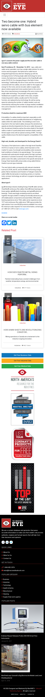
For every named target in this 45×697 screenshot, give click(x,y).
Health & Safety (8, 588)
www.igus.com (24, 209)
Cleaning (6, 594)
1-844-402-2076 (9, 567)
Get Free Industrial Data (22, 361)
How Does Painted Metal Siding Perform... (22, 273)
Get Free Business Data (22, 355)
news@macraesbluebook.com (13, 570)
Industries (17, 34)
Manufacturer (7, 591)
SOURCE (4, 213)
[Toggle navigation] (5, 15)
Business (6, 579)
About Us (6, 552)
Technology (7, 585)
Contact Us (7, 558)
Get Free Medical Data (22, 366)
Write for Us (7, 555)
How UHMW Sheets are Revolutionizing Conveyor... (22, 331)
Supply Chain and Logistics (12, 597)
